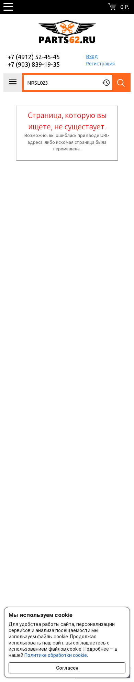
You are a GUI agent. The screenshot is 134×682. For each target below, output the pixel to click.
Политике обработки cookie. (56, 655)
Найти (121, 82)
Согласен (67, 668)
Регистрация (100, 63)
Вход (92, 56)
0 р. (124, 7)
